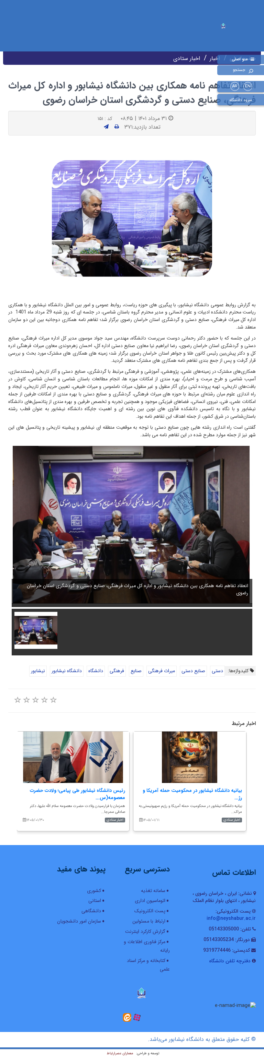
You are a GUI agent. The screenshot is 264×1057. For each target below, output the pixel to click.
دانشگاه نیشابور (67, 671)
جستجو (239, 70)
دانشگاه (95, 671)
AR (235, 86)
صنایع (136, 671)
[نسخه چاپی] (116, 127)
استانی (94, 900)
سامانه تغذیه (153, 890)
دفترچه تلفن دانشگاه (230, 961)
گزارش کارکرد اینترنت (145, 931)
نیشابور (38, 671)
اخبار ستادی (186, 58)
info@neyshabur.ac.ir (231, 918)
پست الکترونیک (149, 911)
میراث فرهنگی (161, 671)
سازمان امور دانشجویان (79, 921)
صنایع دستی (193, 671)
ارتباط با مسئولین (148, 921)
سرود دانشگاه (240, 100)
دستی (217, 671)
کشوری (94, 890)
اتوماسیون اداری (150, 900)
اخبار (215, 58)
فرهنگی (117, 671)
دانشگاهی (91, 911)
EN (248, 86)
